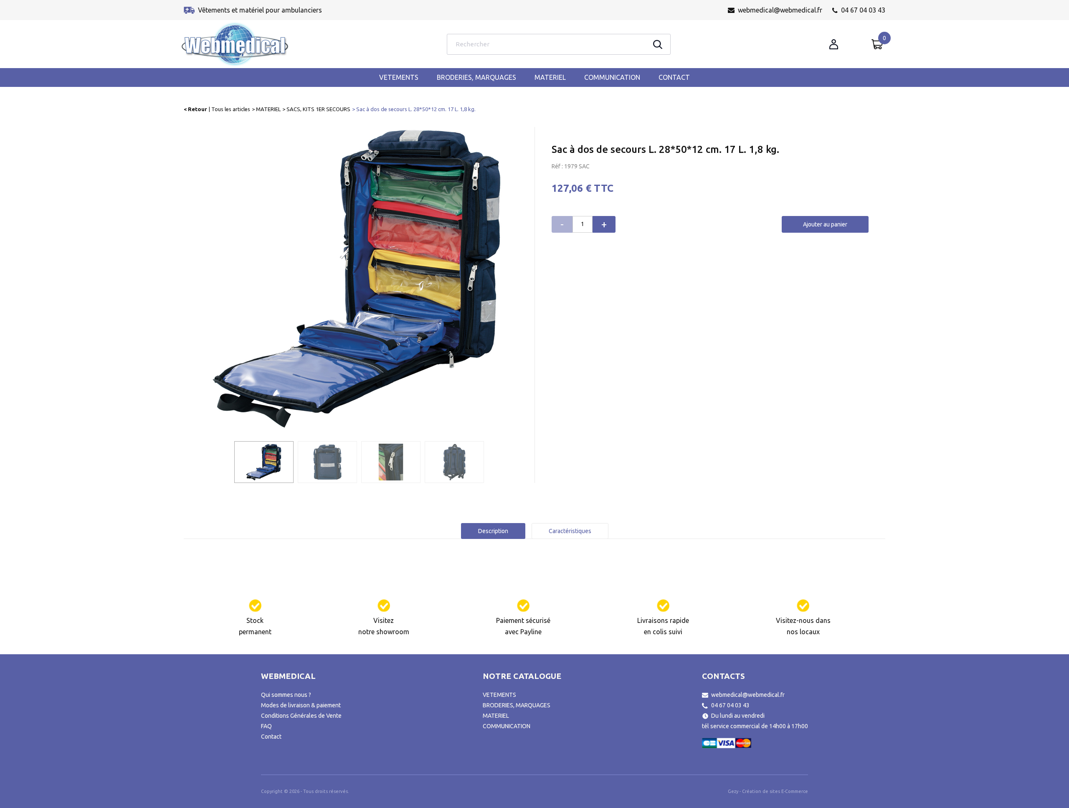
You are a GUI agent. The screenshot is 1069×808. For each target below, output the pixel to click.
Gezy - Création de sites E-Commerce (768, 791)
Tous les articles (230, 109)
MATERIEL (550, 77)
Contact (674, 77)
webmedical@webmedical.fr (780, 10)
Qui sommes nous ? (286, 694)
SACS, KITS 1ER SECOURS (318, 109)
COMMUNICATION (612, 77)
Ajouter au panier (825, 224)
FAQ (266, 726)
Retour (197, 109)
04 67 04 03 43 (863, 10)
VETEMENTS (398, 77)
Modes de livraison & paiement (301, 705)
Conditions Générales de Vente (301, 715)
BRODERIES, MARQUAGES (476, 77)
